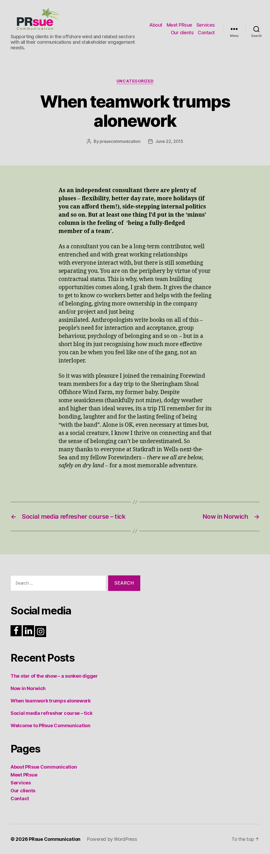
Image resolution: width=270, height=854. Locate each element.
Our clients (182, 32)
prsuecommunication (120, 141)
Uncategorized (135, 81)
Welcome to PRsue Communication (50, 725)
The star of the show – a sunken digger (54, 676)
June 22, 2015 (169, 141)
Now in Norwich (28, 688)
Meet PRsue (179, 25)
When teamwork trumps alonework (51, 700)
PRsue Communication (54, 839)
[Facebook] (16, 630)
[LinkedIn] (28, 630)
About (155, 25)
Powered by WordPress (112, 839)
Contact (206, 32)
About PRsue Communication (44, 767)
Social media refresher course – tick (51, 713)
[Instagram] (40, 631)
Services (205, 25)
